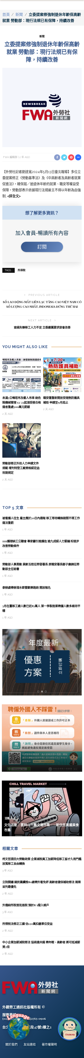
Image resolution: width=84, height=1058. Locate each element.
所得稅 (21, 270)
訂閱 (42, 247)
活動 (7, 818)
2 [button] (43, 691)
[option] (42, 662)
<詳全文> (14, 196)
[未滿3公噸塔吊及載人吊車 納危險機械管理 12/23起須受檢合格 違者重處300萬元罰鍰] (21, 374)
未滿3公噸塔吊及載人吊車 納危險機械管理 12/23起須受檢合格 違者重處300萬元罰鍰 (21, 402)
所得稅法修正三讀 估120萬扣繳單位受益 (27, 924)
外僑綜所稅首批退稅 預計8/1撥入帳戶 (25, 905)
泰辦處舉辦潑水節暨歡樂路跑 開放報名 (26, 587)
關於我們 (11, 1044)
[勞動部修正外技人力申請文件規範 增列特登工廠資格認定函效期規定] (21, 440)
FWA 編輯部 (10, 157)
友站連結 (30, 1044)
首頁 (6, 14)
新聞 (19, 14)
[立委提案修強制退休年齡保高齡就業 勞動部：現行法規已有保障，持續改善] (42, 107)
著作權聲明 (49, 1044)
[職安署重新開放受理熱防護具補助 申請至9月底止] (62, 374)
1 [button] (39, 691)
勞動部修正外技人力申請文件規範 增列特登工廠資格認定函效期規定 (20, 467)
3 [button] (47, 691)
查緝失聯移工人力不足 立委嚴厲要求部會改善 (42, 327)
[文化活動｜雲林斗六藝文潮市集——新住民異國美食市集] (42, 808)
